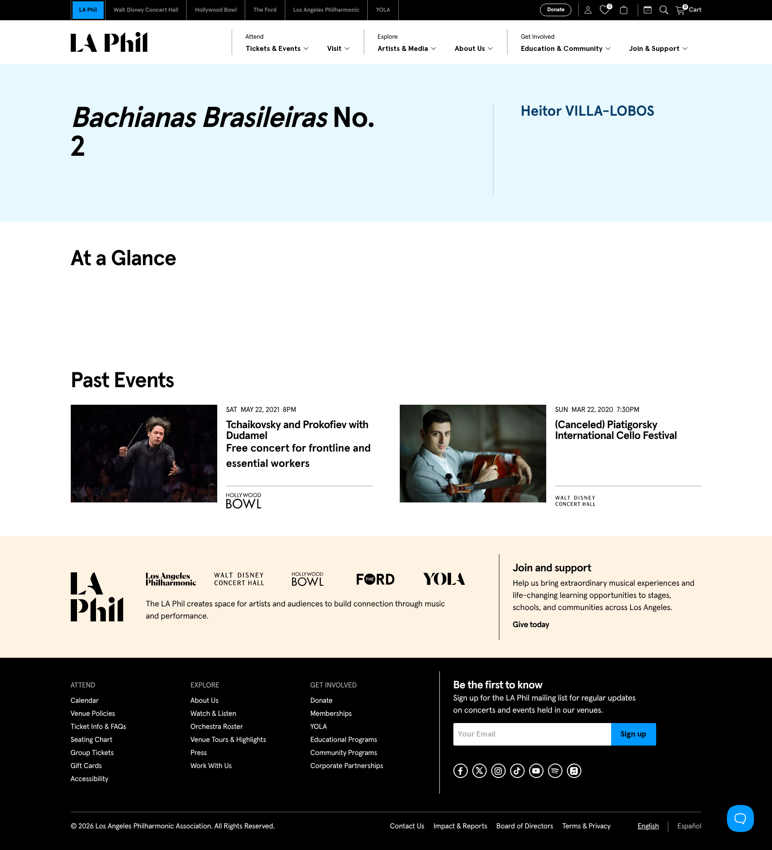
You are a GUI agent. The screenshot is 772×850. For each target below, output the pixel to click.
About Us (205, 701)
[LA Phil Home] (109, 42)
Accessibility (90, 779)
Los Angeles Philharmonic (326, 10)
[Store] (625, 10)
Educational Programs (344, 740)
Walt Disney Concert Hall (146, 10)
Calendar (85, 701)
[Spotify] (555, 771)
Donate (555, 10)
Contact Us (407, 826)
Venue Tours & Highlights (228, 740)
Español (689, 826)
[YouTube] (536, 771)
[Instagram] (498, 771)
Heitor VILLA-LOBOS (587, 111)
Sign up (633, 734)
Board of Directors (524, 826)
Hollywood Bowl (216, 10)
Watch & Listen (214, 714)
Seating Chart (92, 740)
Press (199, 753)
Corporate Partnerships (347, 766)
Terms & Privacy (586, 826)
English (648, 826)
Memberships (331, 714)
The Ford (264, 10)
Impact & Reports (461, 826)
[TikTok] (517, 771)
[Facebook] (460, 771)
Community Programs (344, 753)
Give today (531, 625)
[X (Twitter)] (479, 771)
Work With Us (211, 766)
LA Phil (88, 10)
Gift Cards (86, 766)
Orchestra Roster (217, 727)
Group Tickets (92, 753)
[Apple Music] (574, 771)
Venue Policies (93, 714)
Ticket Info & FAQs (98, 727)
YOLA (383, 10)
